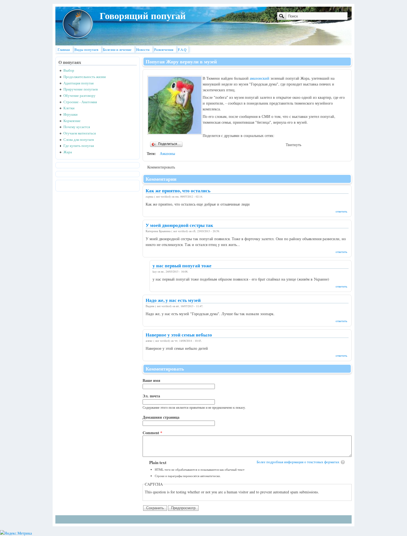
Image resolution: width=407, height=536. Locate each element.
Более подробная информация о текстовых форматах (298, 462)
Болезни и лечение (117, 49)
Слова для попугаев (78, 139)
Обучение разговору (79, 95)
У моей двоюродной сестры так (179, 225)
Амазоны (167, 153)
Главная (64, 49)
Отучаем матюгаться (79, 133)
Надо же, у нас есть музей (173, 300)
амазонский (259, 78)
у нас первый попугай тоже (182, 265)
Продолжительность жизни (84, 76)
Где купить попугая (78, 145)
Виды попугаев (86, 49)
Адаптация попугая (78, 83)
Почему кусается (76, 127)
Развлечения (163, 49)
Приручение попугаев (80, 89)
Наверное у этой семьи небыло (179, 334)
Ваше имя (151, 380)
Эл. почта (151, 396)
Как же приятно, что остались (178, 190)
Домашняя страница (161, 417)
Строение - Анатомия (80, 102)
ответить (341, 211)
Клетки (68, 108)
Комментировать (161, 167)
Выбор (68, 70)
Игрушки (70, 114)
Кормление (72, 120)
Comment (152, 433)
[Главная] (77, 38)
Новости (143, 49)
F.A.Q (182, 49)
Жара (67, 152)
